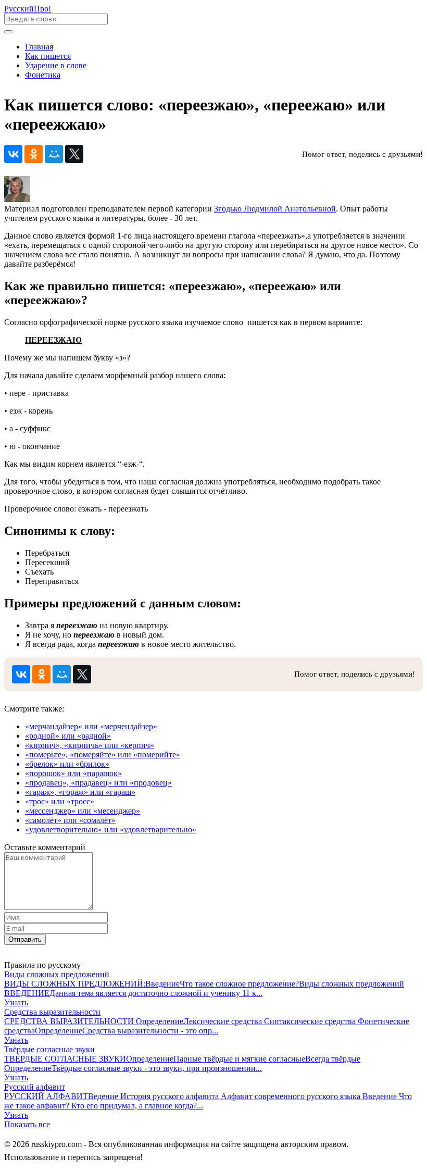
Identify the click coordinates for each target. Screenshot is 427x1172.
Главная (39, 46)
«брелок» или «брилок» (67, 763)
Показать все (27, 1124)
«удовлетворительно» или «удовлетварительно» (110, 829)
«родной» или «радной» (68, 735)
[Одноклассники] (33, 154)
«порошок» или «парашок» (73, 773)
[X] (74, 154)
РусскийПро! (27, 8)
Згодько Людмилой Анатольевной (275, 208)
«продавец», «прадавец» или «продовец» (98, 782)
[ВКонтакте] (13, 154)
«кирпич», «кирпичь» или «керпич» (89, 745)
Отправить (25, 939)
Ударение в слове (55, 65)
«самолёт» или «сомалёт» (70, 820)
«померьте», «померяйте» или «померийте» (102, 754)
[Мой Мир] (54, 154)
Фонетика (42, 74)
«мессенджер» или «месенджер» (82, 810)
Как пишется (48, 56)
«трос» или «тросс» (59, 801)
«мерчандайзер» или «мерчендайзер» (91, 726)
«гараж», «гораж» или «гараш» (80, 792)
